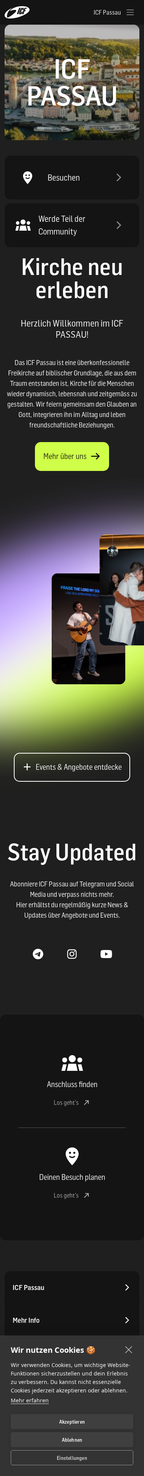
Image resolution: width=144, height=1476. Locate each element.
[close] (129, 1349)
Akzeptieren (72, 1422)
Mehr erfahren (30, 1400)
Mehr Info (26, 1320)
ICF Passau (28, 1287)
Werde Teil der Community (62, 225)
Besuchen (64, 178)
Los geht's (66, 1102)
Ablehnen (72, 1440)
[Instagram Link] (72, 954)
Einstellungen (72, 1458)
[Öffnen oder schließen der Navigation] (130, 12)
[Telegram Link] (38, 954)
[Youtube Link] (106, 954)
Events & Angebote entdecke (79, 767)
